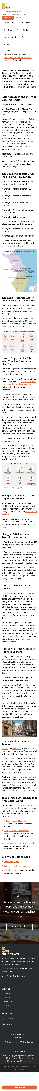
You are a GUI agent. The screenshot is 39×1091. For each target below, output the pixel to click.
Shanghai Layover (11, 870)
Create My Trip (10, 37)
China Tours (9, 23)
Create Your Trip (18, 926)
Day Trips (8, 30)
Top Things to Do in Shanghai (17, 866)
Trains (24, 37)
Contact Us (9, 18)
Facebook (10, 1018)
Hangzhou (16, 749)
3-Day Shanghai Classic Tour (16, 821)
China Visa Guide (11, 862)
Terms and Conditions (11, 1001)
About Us (8, 44)
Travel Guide (22, 30)
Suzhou (5, 749)
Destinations (24, 23)
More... (17, 964)
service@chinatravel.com (13, 12)
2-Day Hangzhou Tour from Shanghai (20, 843)
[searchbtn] (33, 17)
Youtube (9, 1025)
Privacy (6, 1005)
